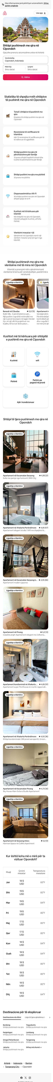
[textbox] (14, 69)
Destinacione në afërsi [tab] (12, 1017)
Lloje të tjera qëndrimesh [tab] (35, 1017)
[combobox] (25, 60)
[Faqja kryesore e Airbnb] (5, 13)
